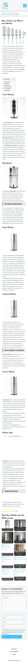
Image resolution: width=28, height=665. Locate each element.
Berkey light (7, 90)
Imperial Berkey (7, 87)
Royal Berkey (7, 85)
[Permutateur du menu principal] (24, 5)
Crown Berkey (7, 88)
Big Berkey (6, 83)
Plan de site (14, 649)
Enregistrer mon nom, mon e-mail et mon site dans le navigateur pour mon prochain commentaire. (13, 632)
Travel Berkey (7, 81)
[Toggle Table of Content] (12, 79)
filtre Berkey (5, 71)
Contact (14, 654)
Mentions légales (14, 651)
